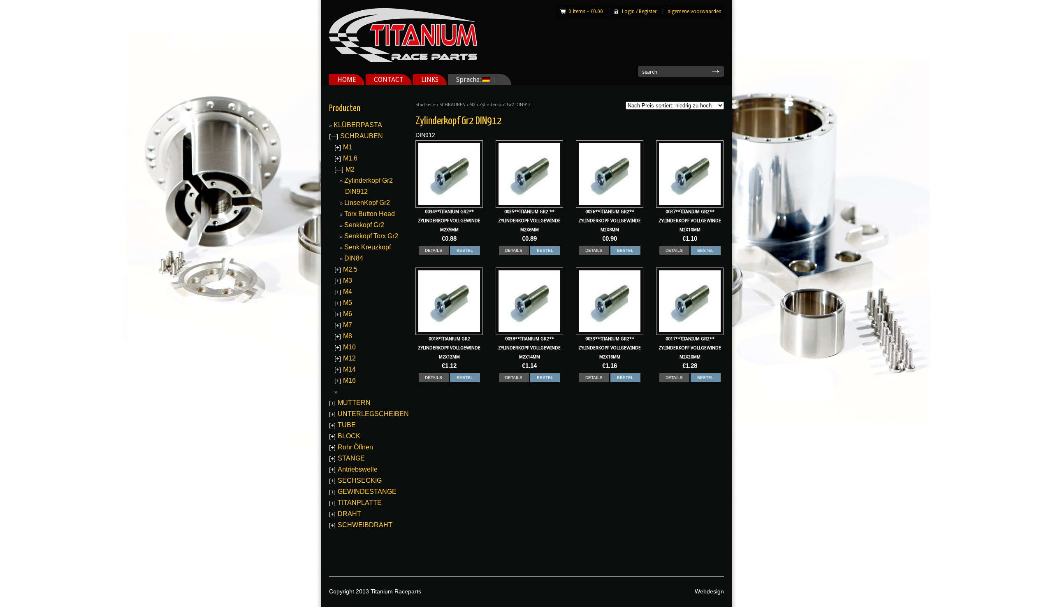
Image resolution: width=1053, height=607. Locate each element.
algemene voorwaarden (694, 11)
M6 (347, 313)
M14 (349, 369)
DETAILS (433, 250)
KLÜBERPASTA (358, 124)
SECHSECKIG (360, 480)
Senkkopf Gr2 (364, 224)
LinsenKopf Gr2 (367, 202)
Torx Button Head (369, 213)
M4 (347, 291)
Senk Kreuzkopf (367, 247)
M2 (472, 104)
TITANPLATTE (360, 502)
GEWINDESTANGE (367, 491)
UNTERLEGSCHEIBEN (373, 413)
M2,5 (350, 269)
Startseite (425, 104)
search (649, 72)
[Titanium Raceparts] (403, 60)
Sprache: (465, 80)
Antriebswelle (358, 469)
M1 (347, 147)
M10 (349, 347)
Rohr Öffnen (355, 447)
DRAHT (349, 513)
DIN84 (353, 258)
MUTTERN (354, 402)
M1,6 (350, 158)
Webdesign (709, 591)
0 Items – (585, 11)
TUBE (347, 424)
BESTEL (465, 250)
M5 (347, 302)
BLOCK (349, 436)
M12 (349, 358)
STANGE (351, 458)
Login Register (639, 11)
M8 (347, 336)
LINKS (429, 80)
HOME (346, 80)
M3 (347, 280)
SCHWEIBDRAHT (365, 524)
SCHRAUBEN (452, 104)
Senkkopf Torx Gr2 (371, 236)
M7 (347, 324)
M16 (349, 380)
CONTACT (389, 80)
